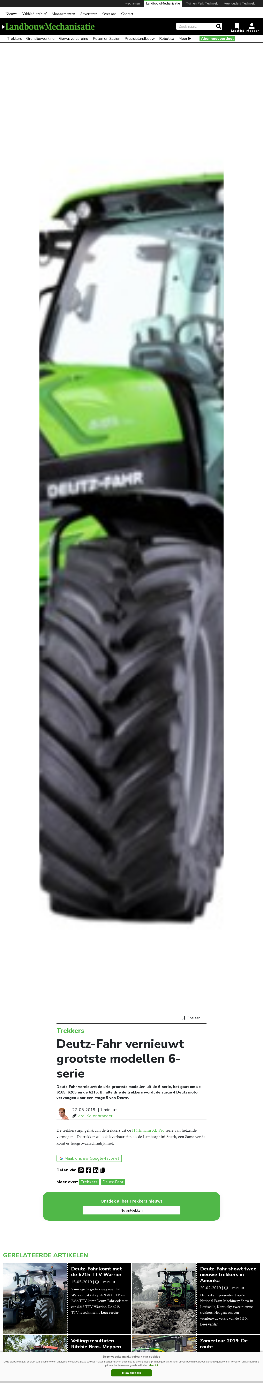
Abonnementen (63, 13)
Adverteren (88, 13)
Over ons (109, 13)
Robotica (166, 38)
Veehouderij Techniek (239, 3)
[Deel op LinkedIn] (96, 1170)
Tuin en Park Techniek (202, 3)
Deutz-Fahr (112, 1182)
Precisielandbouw (140, 38)
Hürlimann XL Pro (148, 1130)
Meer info (154, 1365)
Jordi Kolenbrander (95, 1116)
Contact (127, 13)
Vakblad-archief (34, 13)
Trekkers (14, 38)
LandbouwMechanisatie (163, 3)
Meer (183, 38)
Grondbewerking (40, 38)
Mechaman (132, 3)
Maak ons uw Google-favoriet (91, 1158)
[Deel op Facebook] (89, 1170)
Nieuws (11, 13)
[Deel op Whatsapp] (82, 1170)
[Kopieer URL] (103, 1170)
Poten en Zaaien (106, 38)
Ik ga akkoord (131, 1372)
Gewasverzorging (73, 38)
